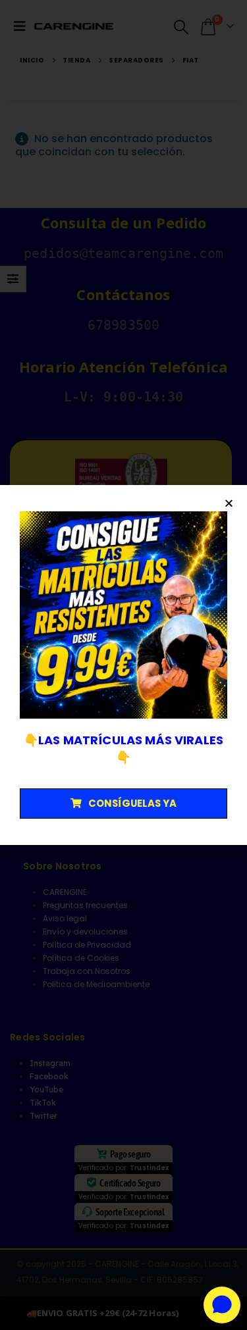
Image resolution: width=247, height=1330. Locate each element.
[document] (123, 665)
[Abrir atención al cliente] (222, 1305)
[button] (229, 503)
